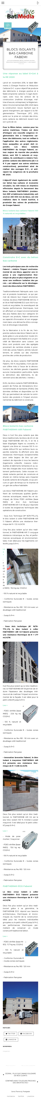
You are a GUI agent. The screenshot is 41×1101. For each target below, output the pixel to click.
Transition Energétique (19, 62)
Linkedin (30, 1096)
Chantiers (26, 60)
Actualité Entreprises (13, 60)
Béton (21, 60)
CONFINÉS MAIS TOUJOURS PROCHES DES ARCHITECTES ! (20, 1082)
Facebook (11, 1096)
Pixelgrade (26, 1091)
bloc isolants (11, 1065)
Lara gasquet (32, 62)
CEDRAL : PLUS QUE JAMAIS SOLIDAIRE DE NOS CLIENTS (20, 1074)
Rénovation (9, 62)
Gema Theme (15, 1091)
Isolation (32, 60)
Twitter (21, 1096)
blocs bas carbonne (28, 1065)
